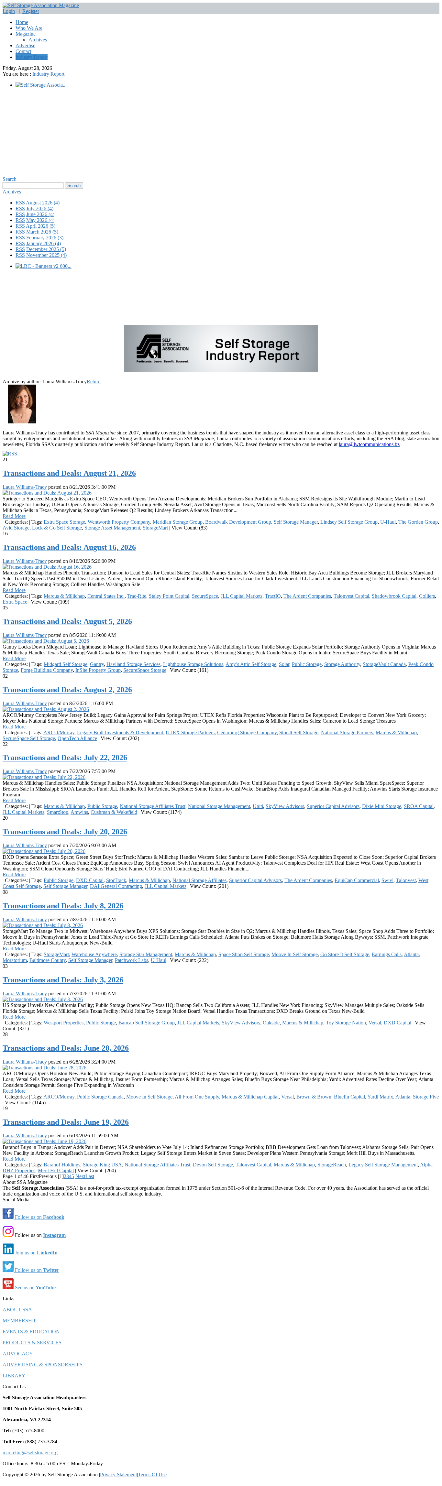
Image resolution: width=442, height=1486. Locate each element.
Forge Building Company (47, 670)
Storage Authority (342, 664)
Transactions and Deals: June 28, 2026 (66, 1048)
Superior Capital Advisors (333, 806)
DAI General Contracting (116, 886)
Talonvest (406, 880)
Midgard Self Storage (65, 664)
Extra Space (15, 602)
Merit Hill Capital (56, 1170)
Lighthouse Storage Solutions (193, 664)
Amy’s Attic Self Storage (251, 664)
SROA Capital (419, 806)
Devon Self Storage (213, 1164)
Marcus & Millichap (64, 596)
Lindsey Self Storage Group (349, 522)
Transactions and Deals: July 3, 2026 (63, 980)
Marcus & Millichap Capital (250, 1096)
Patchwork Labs (131, 960)
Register (30, 11)
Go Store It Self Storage (344, 954)
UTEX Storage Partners (190, 732)
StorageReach (331, 1164)
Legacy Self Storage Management (383, 1164)
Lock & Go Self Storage (57, 527)
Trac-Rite (136, 596)
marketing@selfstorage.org (30, 1452)
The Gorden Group (418, 522)
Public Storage (307, 664)
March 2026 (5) (42, 232)
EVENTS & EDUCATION (31, 1331)
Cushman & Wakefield (114, 812)
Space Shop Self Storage (243, 954)
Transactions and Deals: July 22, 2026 (65, 757)
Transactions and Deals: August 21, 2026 (69, 473)
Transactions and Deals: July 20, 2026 (65, 831)
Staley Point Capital (169, 596)
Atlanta (411, 954)
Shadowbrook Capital (394, 596)
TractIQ (273, 596)
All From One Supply (197, 1096)
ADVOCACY (18, 1353)
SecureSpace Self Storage (29, 738)
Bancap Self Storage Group (146, 1022)
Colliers (427, 596)
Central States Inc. (106, 596)
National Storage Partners (347, 732)
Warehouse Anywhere (94, 954)
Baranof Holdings (62, 1164)
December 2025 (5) (46, 249)
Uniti (258, 806)
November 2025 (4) (46, 255)
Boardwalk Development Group (238, 522)
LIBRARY (14, 1375)
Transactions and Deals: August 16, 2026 (69, 547)
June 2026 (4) (40, 214)
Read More (14, 516)
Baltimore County (47, 960)
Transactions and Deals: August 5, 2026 (67, 621)
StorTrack (116, 880)
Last (89, 1176)
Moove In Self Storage (294, 954)
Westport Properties (63, 1022)
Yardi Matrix (380, 1096)
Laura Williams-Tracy (25, 487)
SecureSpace (205, 596)
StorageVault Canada (384, 664)
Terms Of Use (152, 1474)
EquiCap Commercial (357, 880)
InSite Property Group (98, 670)
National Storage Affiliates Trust (152, 806)
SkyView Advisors (285, 806)
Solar (284, 664)
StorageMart (155, 527)
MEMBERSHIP (20, 1320)
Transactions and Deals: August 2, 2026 (67, 689)
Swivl (387, 880)
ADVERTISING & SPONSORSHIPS (43, 1364)
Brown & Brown (313, 1096)
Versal (375, 1022)
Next (80, 1176)
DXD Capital (90, 880)
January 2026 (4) (43, 243)
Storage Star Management (145, 954)
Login (9, 11)
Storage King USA (102, 1164)
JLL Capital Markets (241, 596)
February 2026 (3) (44, 237)
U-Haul (388, 522)
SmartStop (57, 812)
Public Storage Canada (100, 1096)
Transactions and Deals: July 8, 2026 (63, 905)
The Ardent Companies (307, 596)
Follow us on (39, 1217)
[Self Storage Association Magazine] (41, 5)
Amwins (79, 812)
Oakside (271, 1022)
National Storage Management (219, 806)
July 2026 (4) (39, 208)
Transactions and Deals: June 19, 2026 (66, 1122)
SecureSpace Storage (144, 670)
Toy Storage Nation (346, 1022)
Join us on (36, 1252)
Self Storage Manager (296, 522)
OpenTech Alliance (77, 738)
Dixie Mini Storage (381, 806)
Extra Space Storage (64, 522)
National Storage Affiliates (199, 880)
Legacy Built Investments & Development (120, 732)
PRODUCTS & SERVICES (32, 1342)
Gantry (97, 664)
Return (94, 381)
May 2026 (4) (40, 220)
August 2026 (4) (43, 202)
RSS (20, 202)
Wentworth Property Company (119, 522)
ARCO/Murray (58, 732)
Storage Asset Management (112, 527)
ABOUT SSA (17, 1309)
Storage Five (426, 1096)
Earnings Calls (387, 954)
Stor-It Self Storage (298, 732)
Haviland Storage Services (133, 664)
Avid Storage (16, 527)
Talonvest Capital (351, 596)
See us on (35, 1287)
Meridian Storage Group (178, 522)
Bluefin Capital (349, 1096)
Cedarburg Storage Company (247, 732)
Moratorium (15, 960)
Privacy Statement (118, 1474)
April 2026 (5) (40, 226)
